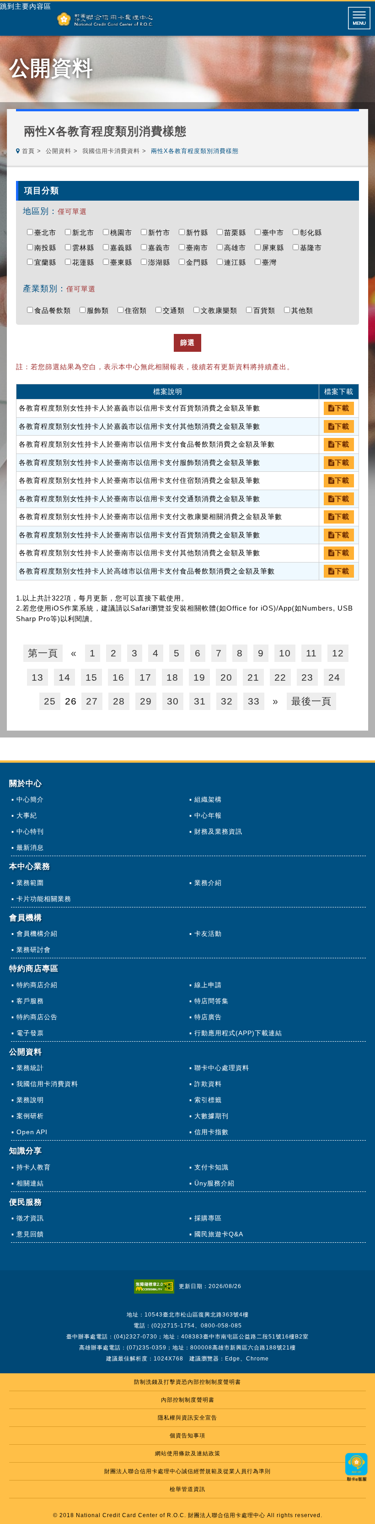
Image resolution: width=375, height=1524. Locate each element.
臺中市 (275, 232)
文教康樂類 (221, 310)
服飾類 (100, 310)
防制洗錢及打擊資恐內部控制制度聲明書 (187, 1382)
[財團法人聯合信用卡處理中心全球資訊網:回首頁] (105, 19)
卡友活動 (208, 933)
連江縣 (237, 262)
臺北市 (47, 232)
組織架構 (208, 799)
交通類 (176, 310)
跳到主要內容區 (25, 6)
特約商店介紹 (37, 985)
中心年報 (208, 815)
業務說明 (30, 1099)
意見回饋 (30, 1234)
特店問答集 (211, 1001)
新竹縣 (199, 232)
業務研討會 (33, 949)
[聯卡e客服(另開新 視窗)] (356, 1482)
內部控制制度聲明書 (187, 1400)
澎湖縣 (161, 262)
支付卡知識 (211, 1167)
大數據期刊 (211, 1116)
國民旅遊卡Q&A (218, 1234)
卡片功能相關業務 (43, 898)
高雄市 (237, 247)
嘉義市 (161, 247)
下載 (342, 408)
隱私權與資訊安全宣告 (187, 1418)
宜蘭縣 (47, 262)
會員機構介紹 (37, 933)
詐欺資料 (208, 1083)
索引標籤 (208, 1099)
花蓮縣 (85, 262)
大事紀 (26, 815)
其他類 (304, 310)
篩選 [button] (187, 342)
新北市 (85, 232)
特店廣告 (208, 1017)
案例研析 (30, 1116)
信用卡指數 (211, 1132)
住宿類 (138, 310)
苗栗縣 (237, 232)
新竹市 (161, 232)
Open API (32, 1132)
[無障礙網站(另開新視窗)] (156, 1286)
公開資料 (58, 150)
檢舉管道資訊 (187, 1489)
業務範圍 (30, 882)
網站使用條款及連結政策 (187, 1453)
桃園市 (123, 232)
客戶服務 (30, 1001)
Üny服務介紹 (214, 1183)
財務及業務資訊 (218, 831)
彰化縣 (313, 232)
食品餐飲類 (54, 310)
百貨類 (266, 310)
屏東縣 (275, 247)
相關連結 (30, 1183)
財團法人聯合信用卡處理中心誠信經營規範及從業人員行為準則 (187, 1471)
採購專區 (208, 1218)
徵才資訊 (30, 1218)
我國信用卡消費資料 (111, 150)
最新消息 (30, 847)
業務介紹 (208, 882)
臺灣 (271, 262)
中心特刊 (30, 831)
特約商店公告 (37, 1017)
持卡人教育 (33, 1167)
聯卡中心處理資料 (221, 1067)
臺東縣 (123, 262)
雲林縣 (85, 247)
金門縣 (199, 262)
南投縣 (47, 247)
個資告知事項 (187, 1435)
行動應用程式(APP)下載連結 (238, 1033)
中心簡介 (30, 799)
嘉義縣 (123, 247)
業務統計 (30, 1067)
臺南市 (199, 247)
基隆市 (313, 247)
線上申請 (208, 985)
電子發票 (30, 1033)
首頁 (28, 150)
